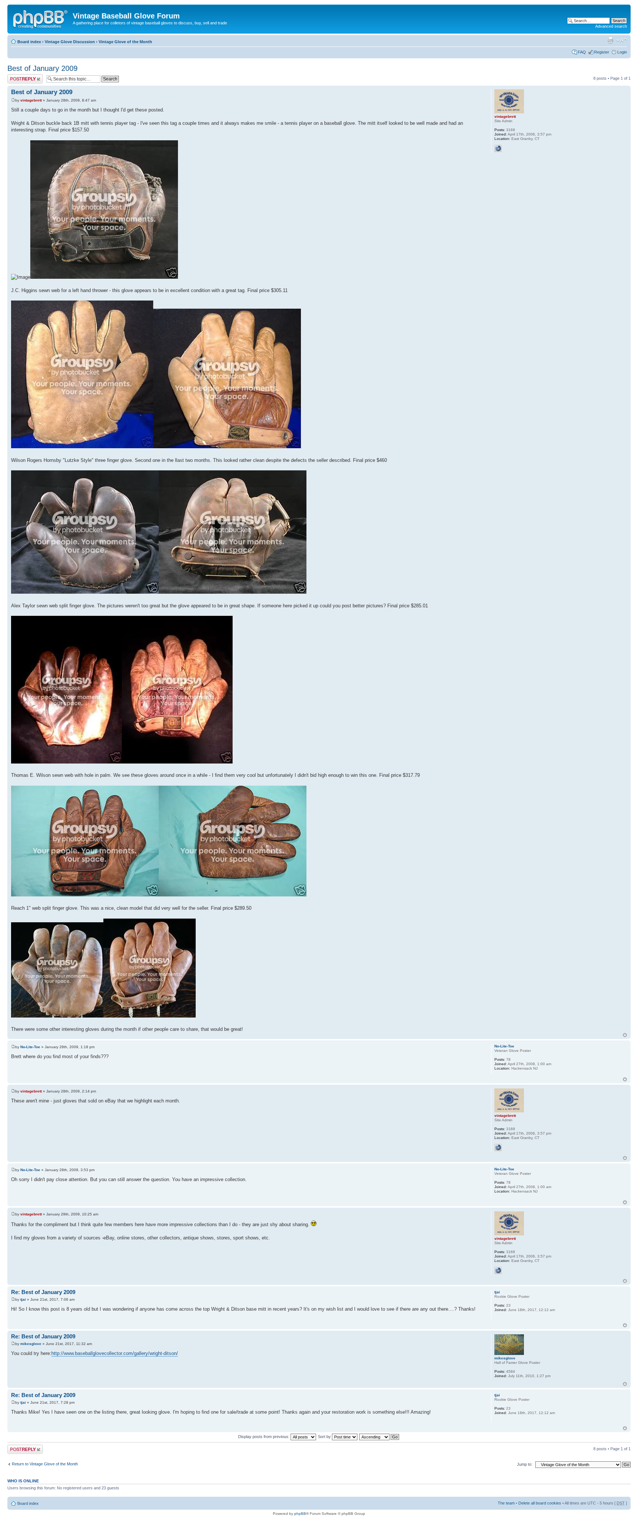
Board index (29, 42)
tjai (23, 1299)
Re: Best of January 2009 (43, 1292)
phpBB (300, 1514)
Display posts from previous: (264, 1436)
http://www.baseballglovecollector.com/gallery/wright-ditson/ (114, 1353)
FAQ (582, 52)
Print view (610, 40)
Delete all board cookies (539, 1503)
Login (622, 52)
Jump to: (524, 1464)
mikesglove (30, 1344)
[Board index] (41, 18)
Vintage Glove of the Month (125, 42)
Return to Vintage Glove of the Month (45, 1464)
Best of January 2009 (42, 68)
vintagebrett (31, 100)
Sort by (325, 1436)
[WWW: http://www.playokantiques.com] (498, 148)
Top (625, 1035)
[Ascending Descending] (379, 1436)
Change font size (621, 40)
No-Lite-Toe (30, 1047)
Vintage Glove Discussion (70, 42)
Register (601, 52)
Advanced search (611, 26)
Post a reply (18, 76)
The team (506, 1503)
